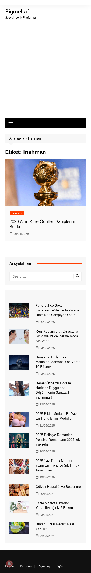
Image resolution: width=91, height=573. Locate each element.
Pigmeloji (44, 566)
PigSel (59, 566)
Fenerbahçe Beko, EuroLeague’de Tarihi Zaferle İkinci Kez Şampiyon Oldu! (57, 310)
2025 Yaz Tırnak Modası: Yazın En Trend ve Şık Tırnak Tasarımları (57, 465)
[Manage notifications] (9, 563)
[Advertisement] (45, 67)
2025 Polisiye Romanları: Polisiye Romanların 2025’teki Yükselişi (58, 439)
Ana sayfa (16, 138)
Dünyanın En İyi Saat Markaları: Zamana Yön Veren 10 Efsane (58, 362)
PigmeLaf (17, 11)
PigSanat (26, 566)
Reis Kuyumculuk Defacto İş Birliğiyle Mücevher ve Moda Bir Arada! (57, 336)
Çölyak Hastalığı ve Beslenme (58, 486)
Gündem (17, 213)
